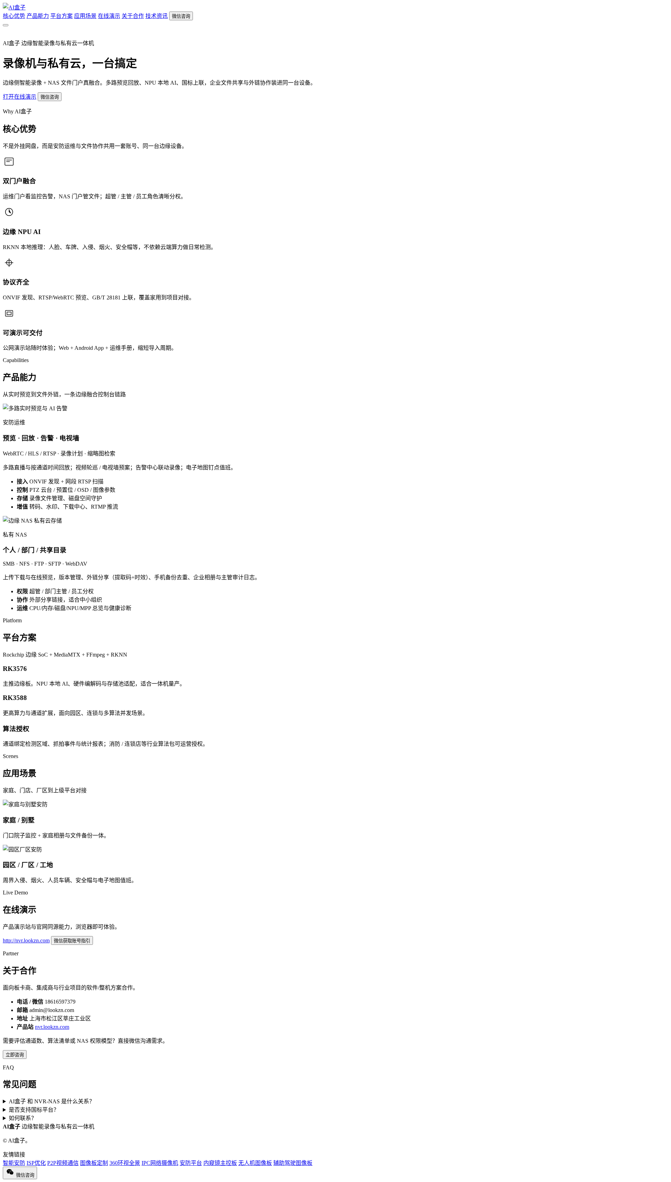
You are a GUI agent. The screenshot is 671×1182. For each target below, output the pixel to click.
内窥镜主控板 (220, 1163)
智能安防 (14, 1163)
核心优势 (14, 16)
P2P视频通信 (63, 1163)
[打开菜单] (5, 25)
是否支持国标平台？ (34, 1110)
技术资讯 (156, 16)
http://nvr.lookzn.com (26, 940)
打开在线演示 (19, 97)
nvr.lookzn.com (52, 1027)
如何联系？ (23, 1118)
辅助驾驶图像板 (292, 1163)
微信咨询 (181, 16)
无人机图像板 (255, 1163)
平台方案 (61, 16)
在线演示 (109, 16)
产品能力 (38, 16)
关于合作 (133, 16)
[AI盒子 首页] (14, 7)
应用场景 (85, 16)
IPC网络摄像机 (160, 1163)
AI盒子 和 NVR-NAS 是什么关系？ (52, 1101)
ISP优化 (36, 1163)
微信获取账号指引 (72, 940)
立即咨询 (15, 1054)
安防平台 (191, 1163)
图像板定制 (94, 1163)
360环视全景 (124, 1163)
